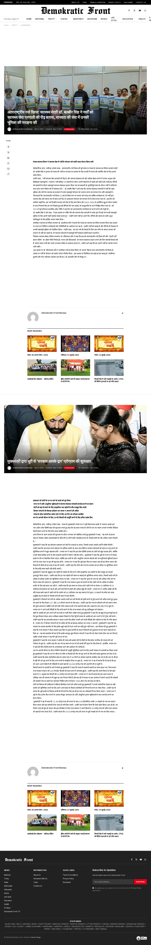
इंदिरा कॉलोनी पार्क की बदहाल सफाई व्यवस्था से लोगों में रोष (75, 380)
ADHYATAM (92, 19)
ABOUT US (75, 2)
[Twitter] (8, 152)
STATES (64, 19)
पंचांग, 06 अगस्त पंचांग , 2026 (25, 2)
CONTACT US (141, 2)
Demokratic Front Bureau (23, 129)
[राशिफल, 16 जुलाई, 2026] (75, 343)
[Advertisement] (75, 46)
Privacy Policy (136, 888)
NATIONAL (39, 19)
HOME (28, 19)
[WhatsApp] (8, 163)
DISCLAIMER (128, 2)
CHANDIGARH (69, 129)
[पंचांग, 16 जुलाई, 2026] (109, 343)
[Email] (8, 168)
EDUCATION (127, 19)
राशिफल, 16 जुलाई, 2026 (70, 355)
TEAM (84, 2)
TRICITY (51, 19)
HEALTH (142, 19)
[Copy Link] (8, 174)
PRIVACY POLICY (114, 2)
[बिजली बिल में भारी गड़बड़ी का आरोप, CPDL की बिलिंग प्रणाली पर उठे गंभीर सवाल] (109, 367)
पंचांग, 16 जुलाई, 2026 (102, 355)
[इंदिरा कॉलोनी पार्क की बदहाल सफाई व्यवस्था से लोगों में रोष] (75, 367)
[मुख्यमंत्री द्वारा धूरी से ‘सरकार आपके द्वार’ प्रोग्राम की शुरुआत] (75, 439)
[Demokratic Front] (75, 10)
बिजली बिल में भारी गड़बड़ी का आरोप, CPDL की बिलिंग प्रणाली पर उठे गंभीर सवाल (109, 380)
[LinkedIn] (8, 158)
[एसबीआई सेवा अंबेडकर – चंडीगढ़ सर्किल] (42, 367)
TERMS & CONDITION (97, 2)
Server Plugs (36, 937)
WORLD (104, 19)
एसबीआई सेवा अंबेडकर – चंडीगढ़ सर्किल (40, 379)
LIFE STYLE (114, 19)
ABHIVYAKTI (78, 19)
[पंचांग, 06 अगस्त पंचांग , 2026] (42, 343)
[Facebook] (8, 147)
